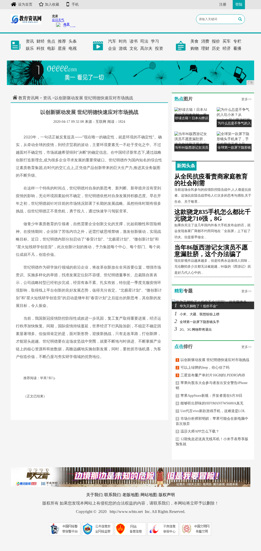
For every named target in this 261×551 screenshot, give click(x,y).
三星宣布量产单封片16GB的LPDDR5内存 (211, 375)
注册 (222, 4)
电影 (51, 48)
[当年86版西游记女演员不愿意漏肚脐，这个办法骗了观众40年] (191, 141)
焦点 (51, 41)
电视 (73, 48)
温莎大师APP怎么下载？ (202, 431)
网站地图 (148, 495)
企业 (112, 48)
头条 (73, 41)
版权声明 (167, 495)
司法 (144, 41)
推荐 (62, 41)
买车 (227, 41)
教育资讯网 (28, 98)
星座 (62, 48)
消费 (205, 41)
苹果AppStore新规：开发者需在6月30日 (209, 396)
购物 (194, 48)
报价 (216, 41)
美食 (194, 41)
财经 (40, 41)
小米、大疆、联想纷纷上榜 (196, 314)
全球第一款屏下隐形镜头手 (196, 322)
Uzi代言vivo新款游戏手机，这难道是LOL (211, 411)
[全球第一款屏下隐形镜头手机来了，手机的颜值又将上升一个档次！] (234, 141)
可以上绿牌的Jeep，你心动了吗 (203, 367)
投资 (159, 48)
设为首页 (25, 4)
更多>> (246, 99)
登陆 (238, 4)
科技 (40, 48)
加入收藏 (52, 4)
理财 (205, 48)
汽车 (112, 41)
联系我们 (112, 495)
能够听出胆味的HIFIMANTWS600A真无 (210, 403)
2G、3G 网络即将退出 (193, 329)
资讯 (30, 41)
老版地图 (130, 495)
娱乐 (30, 48)
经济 (227, 48)
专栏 (237, 41)
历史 (216, 48)
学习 (155, 41)
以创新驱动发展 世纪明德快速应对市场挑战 (213, 360)
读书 (133, 41)
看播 (237, 48)
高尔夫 (146, 48)
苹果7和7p (47, 378)
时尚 (123, 41)
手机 (75, 4)
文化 (133, 48)
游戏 (123, 48)
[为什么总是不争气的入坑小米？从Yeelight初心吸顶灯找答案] (234, 117)
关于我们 (94, 495)
